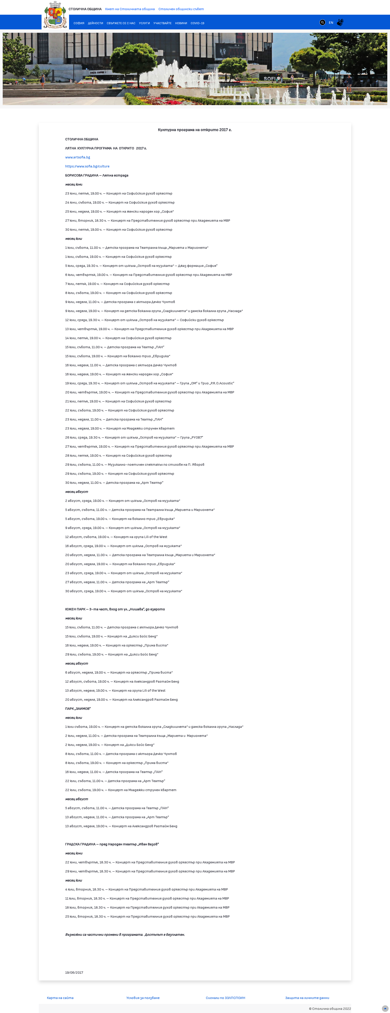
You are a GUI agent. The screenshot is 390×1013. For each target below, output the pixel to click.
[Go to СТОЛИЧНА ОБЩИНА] (55, 14)
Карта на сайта (60, 997)
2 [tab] (343, 96)
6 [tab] (361, 96)
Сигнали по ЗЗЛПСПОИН (225, 997)
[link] (322, 22)
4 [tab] (352, 96)
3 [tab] (348, 96)
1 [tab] (339, 96)
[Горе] (385, 1008)
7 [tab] (366, 96)
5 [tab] (357, 96)
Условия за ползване (143, 997)
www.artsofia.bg (77, 157)
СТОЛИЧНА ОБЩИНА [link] (85, 9)
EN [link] (331, 22)
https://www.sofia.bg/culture (87, 166)
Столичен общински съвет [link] (181, 9)
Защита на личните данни (307, 997)
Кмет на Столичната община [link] (130, 9)
